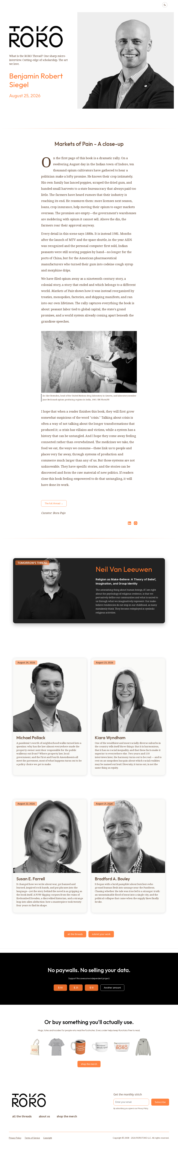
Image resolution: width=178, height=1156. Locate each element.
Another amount (112, 987)
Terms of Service (32, 1138)
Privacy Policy (143, 1108)
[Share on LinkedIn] (129, 523)
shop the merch (89, 1064)
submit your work (101, 934)
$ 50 (60, 987)
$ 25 (76, 987)
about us (44, 1116)
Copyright (47, 1138)
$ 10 (92, 987)
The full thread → (54, 503)
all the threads (75, 934)
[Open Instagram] (136, 524)
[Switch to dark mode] (164, 5)
